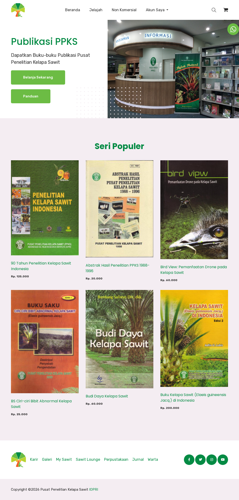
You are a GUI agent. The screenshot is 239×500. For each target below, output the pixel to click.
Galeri (47, 459)
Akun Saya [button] (155, 10)
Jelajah (95, 10)
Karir (34, 459)
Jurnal (138, 459)
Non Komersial (124, 10)
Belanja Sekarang (38, 77)
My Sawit (64, 459)
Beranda (72, 10)
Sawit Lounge (88, 459)
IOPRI (93, 489)
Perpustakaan (116, 459)
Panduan (30, 96)
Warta (153, 459)
